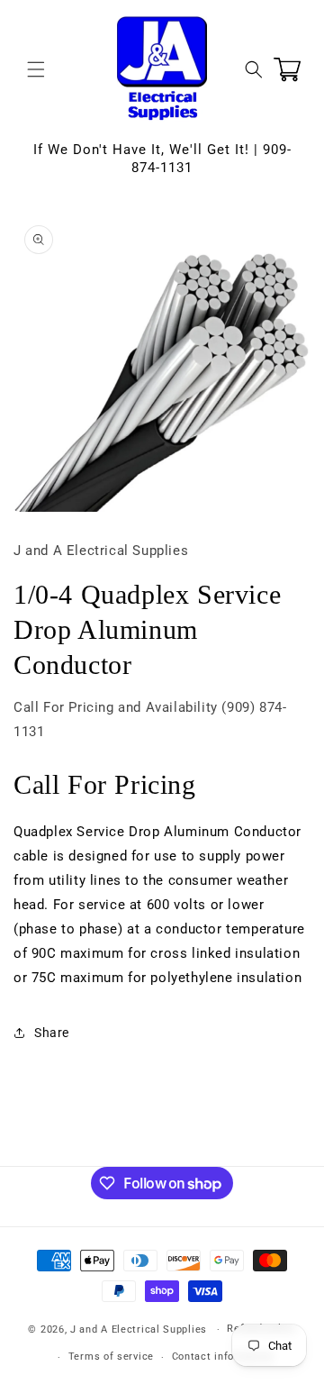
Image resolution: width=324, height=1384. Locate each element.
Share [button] (51, 1032)
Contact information (223, 1356)
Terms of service (111, 1356)
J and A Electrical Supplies (138, 1329)
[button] (36, 69)
